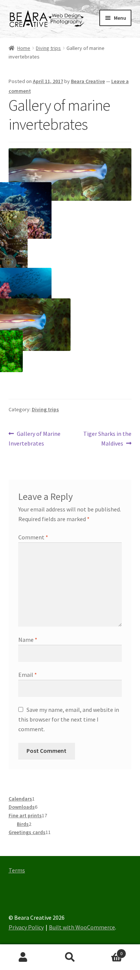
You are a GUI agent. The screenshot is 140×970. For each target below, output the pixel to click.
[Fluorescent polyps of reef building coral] (23, 351)
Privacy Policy (26, 927)
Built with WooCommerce (82, 927)
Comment (33, 537)
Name (27, 639)
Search (70, 957)
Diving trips (48, 48)
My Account (23, 957)
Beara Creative (88, 81)
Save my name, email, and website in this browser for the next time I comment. (68, 719)
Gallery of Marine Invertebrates (35, 438)
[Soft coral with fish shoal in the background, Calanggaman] (51, 296)
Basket (107, 950)
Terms (17, 870)
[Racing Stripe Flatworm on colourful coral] (70, 324)
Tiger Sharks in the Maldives (107, 438)
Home (23, 48)
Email (27, 674)
